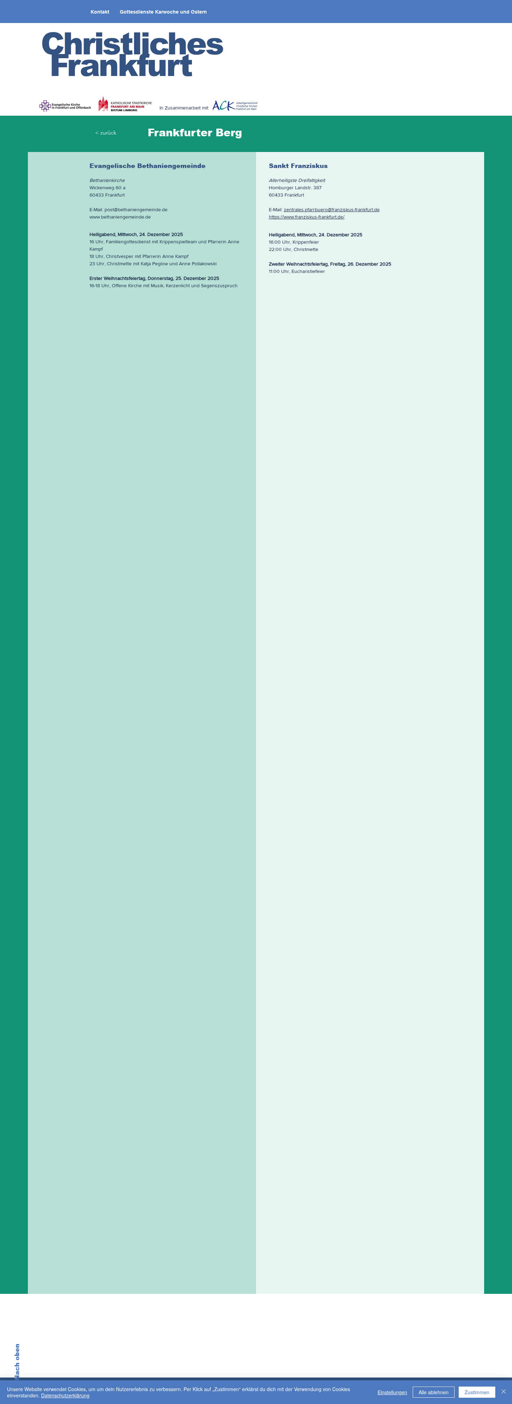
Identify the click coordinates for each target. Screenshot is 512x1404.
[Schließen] (503, 1392)
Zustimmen (477, 1392)
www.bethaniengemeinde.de (120, 217)
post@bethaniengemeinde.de (136, 209)
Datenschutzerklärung (65, 1395)
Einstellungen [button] (392, 1392)
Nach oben (17, 1362)
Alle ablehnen (434, 1392)
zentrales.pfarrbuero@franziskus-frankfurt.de (332, 209)
